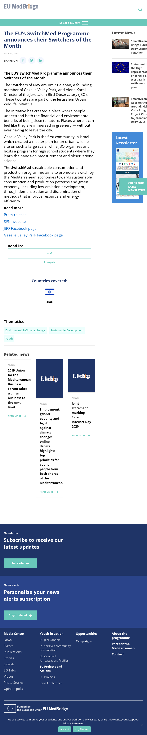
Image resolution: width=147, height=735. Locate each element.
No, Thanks (82, 729)
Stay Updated (18, 615)
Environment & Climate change (25, 330)
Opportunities (86, 634)
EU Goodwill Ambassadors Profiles (54, 658)
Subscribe (17, 563)
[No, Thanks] (142, 725)
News (8, 640)
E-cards (9, 664)
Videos (9, 676)
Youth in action (52, 634)
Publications (13, 652)
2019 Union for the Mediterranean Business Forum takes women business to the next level (19, 388)
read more (14, 416)
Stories (9, 658)
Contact (118, 654)
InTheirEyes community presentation (55, 648)
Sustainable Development (67, 330)
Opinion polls (13, 689)
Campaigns (84, 641)
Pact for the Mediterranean (123, 646)
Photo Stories (14, 682)
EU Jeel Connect (50, 640)
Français (49, 262)
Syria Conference (51, 683)
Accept (64, 729)
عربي (50, 252)
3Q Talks (10, 670)
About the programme (121, 636)
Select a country (70, 22)
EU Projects (47, 677)
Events (8, 646)
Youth (9, 338)
